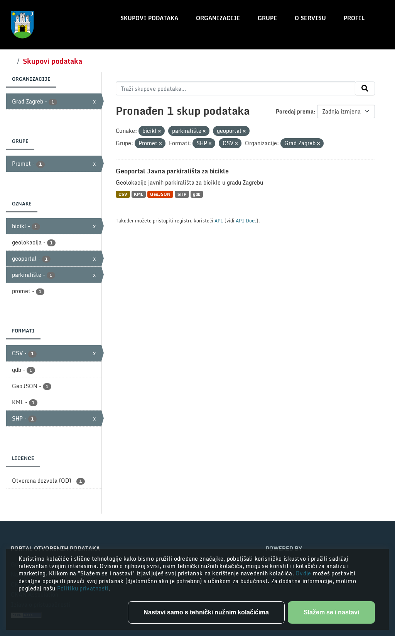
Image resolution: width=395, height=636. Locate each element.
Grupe (267, 18)
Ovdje (304, 573)
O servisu (310, 18)
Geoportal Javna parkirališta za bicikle (172, 171)
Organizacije (218, 18)
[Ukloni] (159, 131)
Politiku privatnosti (83, 588)
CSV (122, 194)
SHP (181, 194)
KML (138, 194)
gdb (196, 194)
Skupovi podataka (149, 18)
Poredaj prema (295, 111)
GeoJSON (160, 194)
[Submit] (365, 88)
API (218, 220)
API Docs (246, 220)
